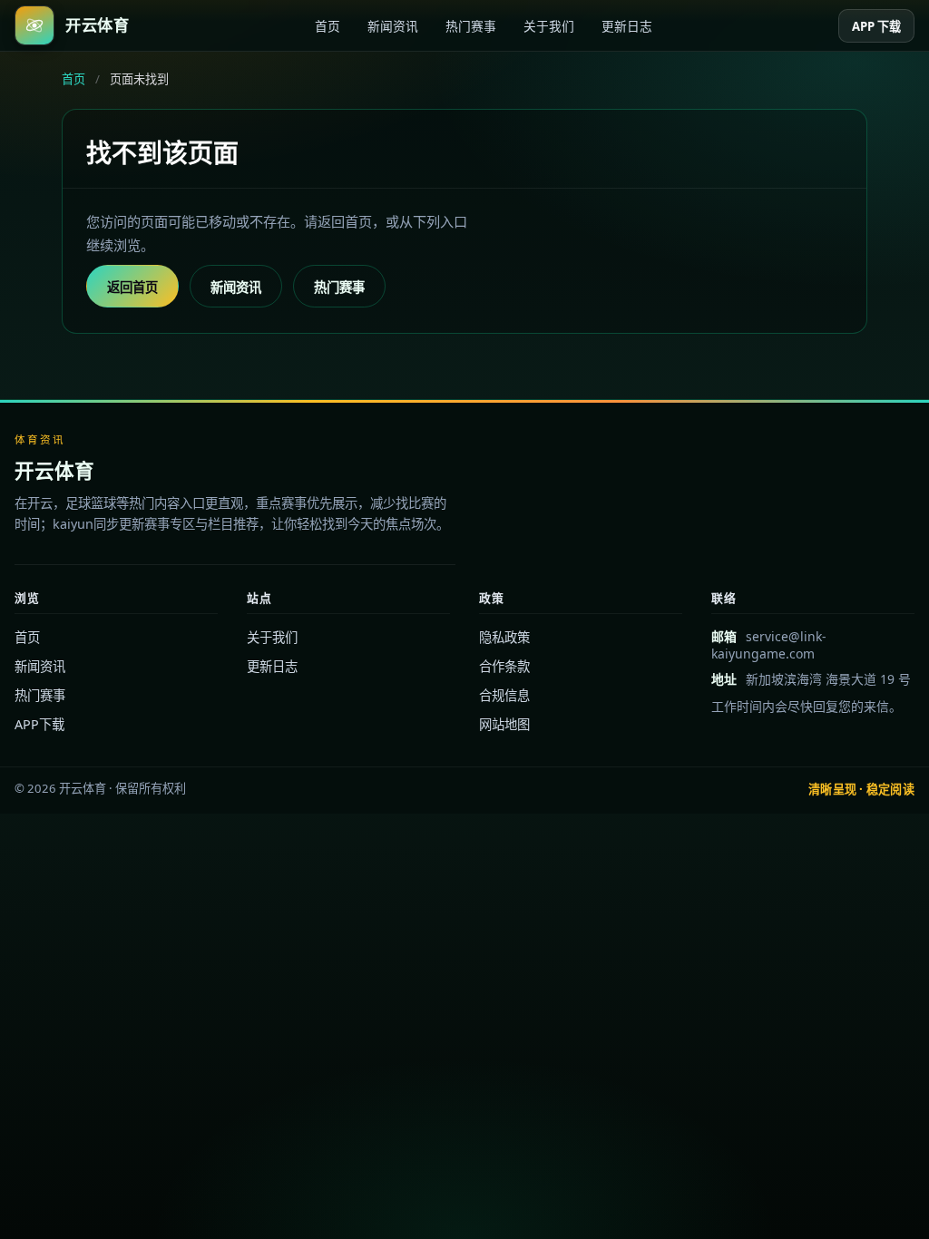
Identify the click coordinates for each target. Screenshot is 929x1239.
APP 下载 (876, 26)
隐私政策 (504, 637)
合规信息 (504, 695)
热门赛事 (470, 25)
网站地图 (504, 724)
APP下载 (39, 724)
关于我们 (548, 25)
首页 (327, 25)
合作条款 (504, 666)
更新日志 (626, 25)
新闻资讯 (392, 25)
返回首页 (132, 287)
